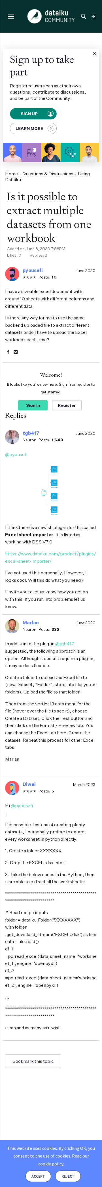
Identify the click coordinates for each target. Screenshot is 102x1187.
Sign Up (29, 113)
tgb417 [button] (31, 433)
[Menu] (11, 16)
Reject (68, 1176)
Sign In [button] (33, 405)
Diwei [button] (29, 784)
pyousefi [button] (33, 270)
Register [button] (67, 405)
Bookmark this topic (33, 1061)
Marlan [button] (31, 622)
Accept (38, 1176)
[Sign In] (94, 16)
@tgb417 (64, 643)
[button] (94, 53)
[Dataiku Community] (51, 16)
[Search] (83, 16)
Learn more (29, 128)
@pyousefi (16, 454)
